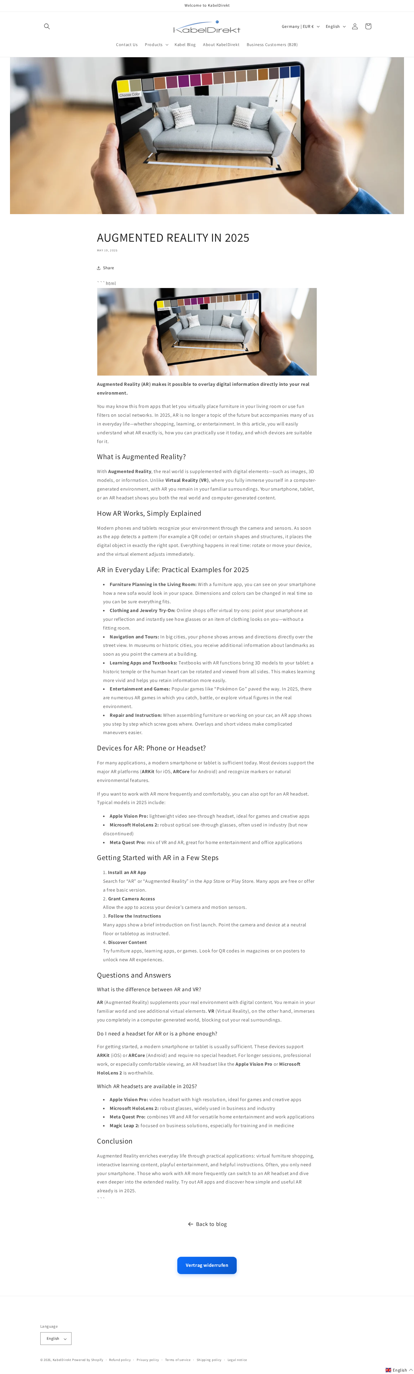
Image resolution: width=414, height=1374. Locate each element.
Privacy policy (148, 1360)
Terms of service (178, 1360)
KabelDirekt (62, 1360)
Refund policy (120, 1360)
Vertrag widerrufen (207, 1265)
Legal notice (237, 1360)
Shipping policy (209, 1360)
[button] (47, 26)
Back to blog (211, 1223)
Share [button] (108, 267)
